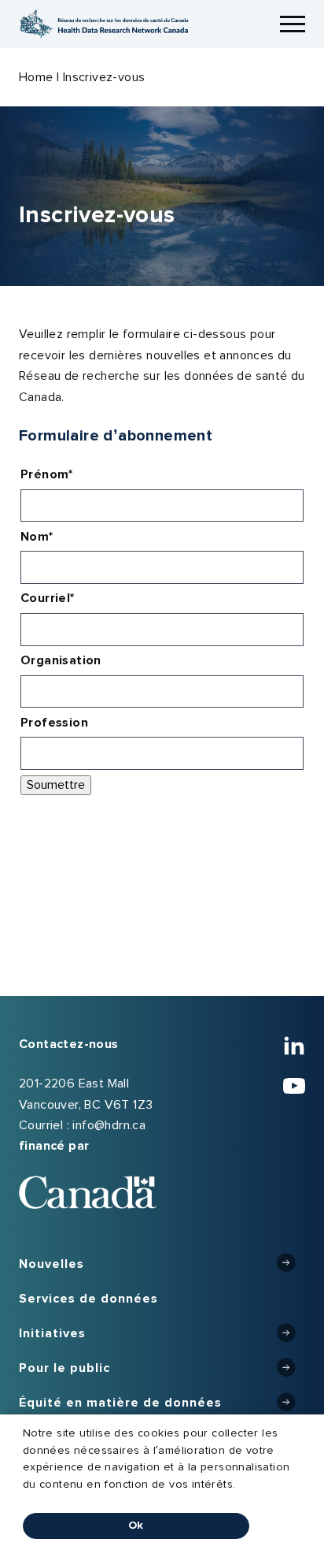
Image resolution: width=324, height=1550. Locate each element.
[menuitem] (162, 1265)
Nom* (36, 536)
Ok (136, 1525)
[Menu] (292, 24)
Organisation (60, 660)
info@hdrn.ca (108, 1125)
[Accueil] (104, 24)
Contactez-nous (69, 1044)
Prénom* (46, 474)
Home (36, 77)
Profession (54, 722)
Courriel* (47, 598)
